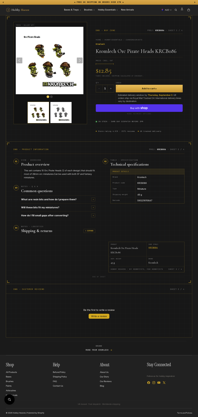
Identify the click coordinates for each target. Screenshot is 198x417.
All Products (11, 372)
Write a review (99, 316)
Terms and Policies (184, 413)
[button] (38, 112)
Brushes (9, 381)
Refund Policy (59, 372)
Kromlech (100, 44)
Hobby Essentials (113, 40)
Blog (102, 386)
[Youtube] (159, 383)
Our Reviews (106, 381)
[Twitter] (164, 383)
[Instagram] (154, 383)
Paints (9, 386)
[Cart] (188, 10)
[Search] (176, 10)
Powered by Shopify (35, 413)
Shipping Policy (60, 376)
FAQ (55, 381)
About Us (104, 372)
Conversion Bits (134, 40)
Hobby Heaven (19, 413)
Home (98, 40)
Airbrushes (11, 390)
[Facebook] (148, 383)
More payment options (139, 114)
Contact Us (58, 386)
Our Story (104, 376)
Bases (8, 376)
